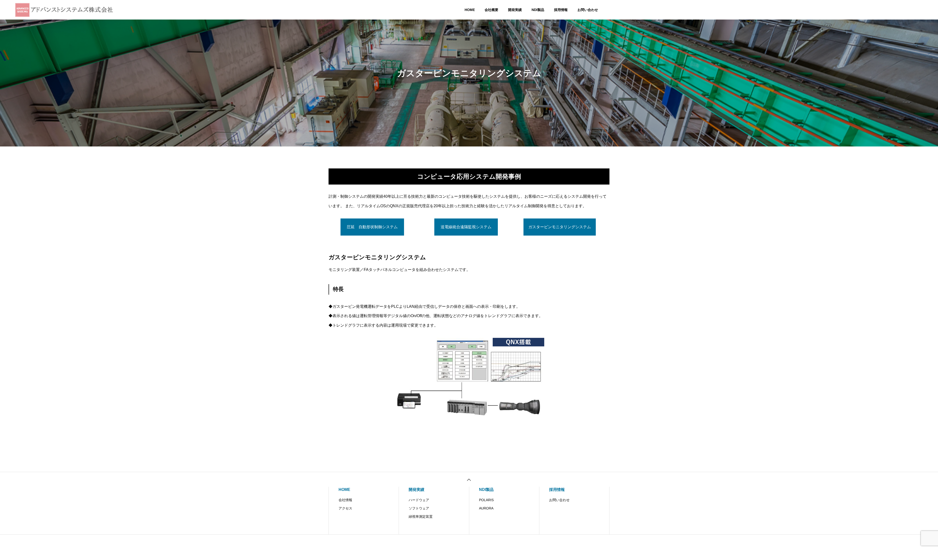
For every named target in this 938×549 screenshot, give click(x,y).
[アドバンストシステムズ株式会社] (67, 10)
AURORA (486, 508)
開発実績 (515, 10)
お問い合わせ (587, 10)
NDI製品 (538, 10)
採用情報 (561, 10)
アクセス (345, 508)
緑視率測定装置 (421, 516)
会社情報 (345, 500)
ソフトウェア (419, 508)
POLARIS (486, 500)
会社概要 (491, 10)
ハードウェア (419, 500)
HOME (470, 10)
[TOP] (469, 479)
